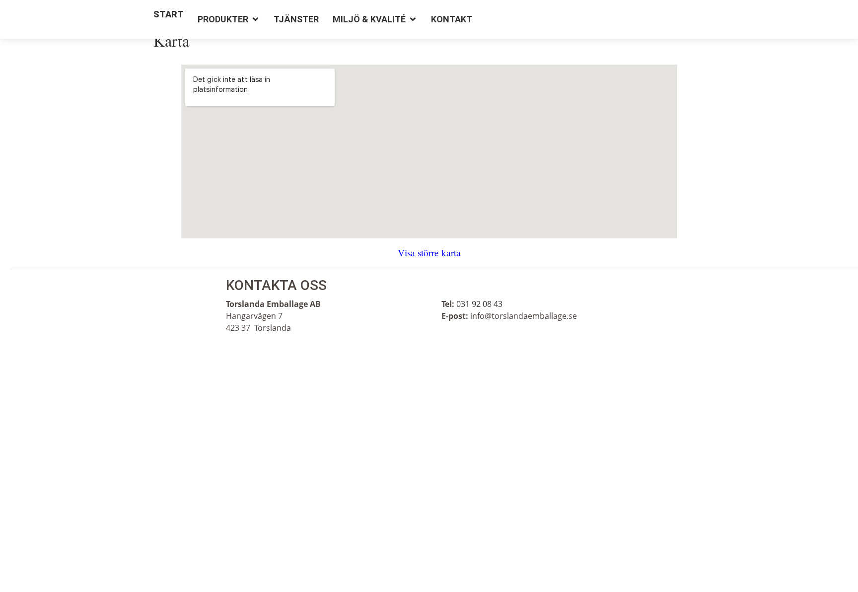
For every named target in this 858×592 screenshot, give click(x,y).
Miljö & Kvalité (369, 19)
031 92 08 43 (479, 303)
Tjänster (296, 19)
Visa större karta (429, 252)
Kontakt (451, 19)
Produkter (223, 19)
